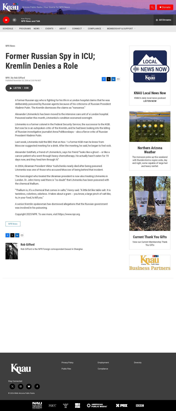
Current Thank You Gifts (150, 237)
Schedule (8, 29)
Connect (77, 29)
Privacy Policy (67, 363)
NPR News (10, 45)
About (62, 29)
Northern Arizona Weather (150, 150)
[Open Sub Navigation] (15, 29)
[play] (6, 20)
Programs (25, 29)
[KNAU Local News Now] (149, 66)
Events (49, 29)
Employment (103, 363)
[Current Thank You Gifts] (149, 203)
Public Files (66, 369)
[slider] (18, 19)
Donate (166, 7)
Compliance (94, 29)
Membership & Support (120, 29)
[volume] (14, 20)
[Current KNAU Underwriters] (149, 262)
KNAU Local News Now (150, 93)
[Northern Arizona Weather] (149, 126)
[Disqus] (88, 315)
